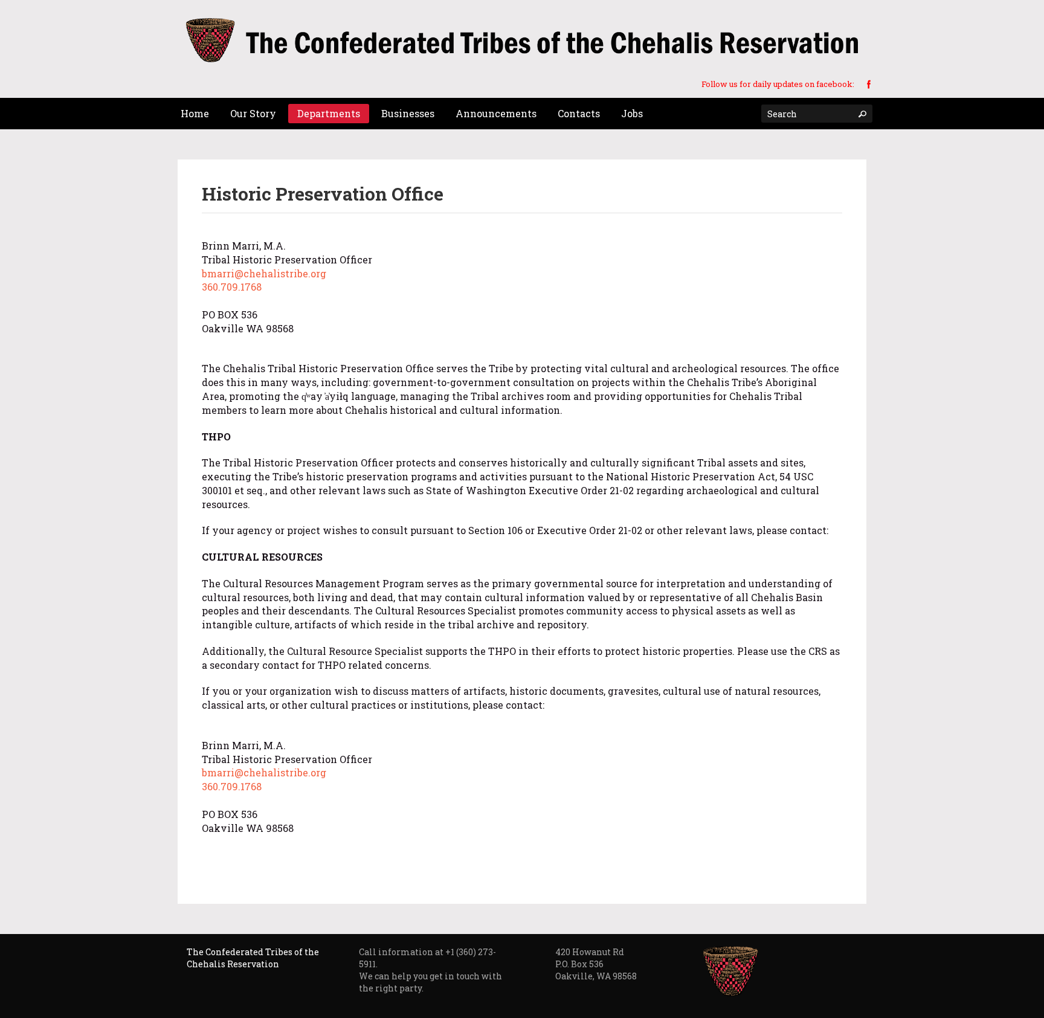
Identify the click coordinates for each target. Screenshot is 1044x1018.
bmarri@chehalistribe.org (264, 273)
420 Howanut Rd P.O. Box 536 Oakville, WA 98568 (596, 964)
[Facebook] (868, 83)
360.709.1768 (232, 286)
